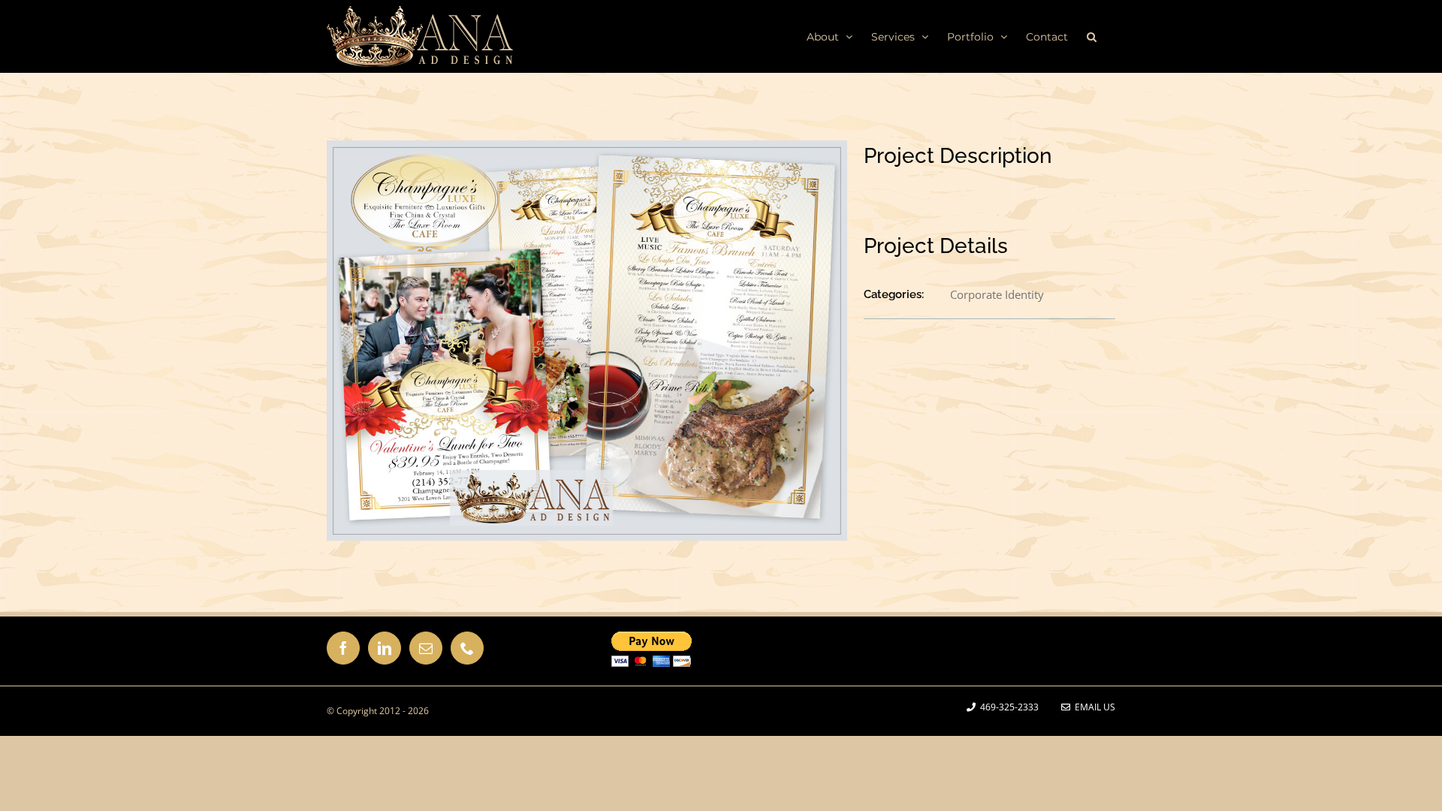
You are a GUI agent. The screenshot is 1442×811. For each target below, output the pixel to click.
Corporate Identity (997, 294)
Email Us (1092, 707)
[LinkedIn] (384, 648)
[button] (1092, 36)
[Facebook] (343, 648)
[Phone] (467, 648)
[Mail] (425, 648)
